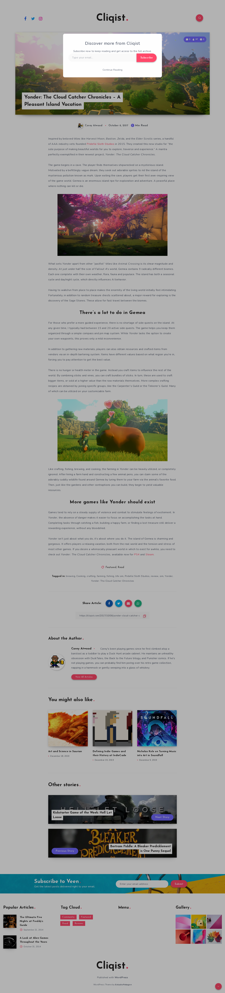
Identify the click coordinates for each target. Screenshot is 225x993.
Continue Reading (113, 69)
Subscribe (147, 57)
